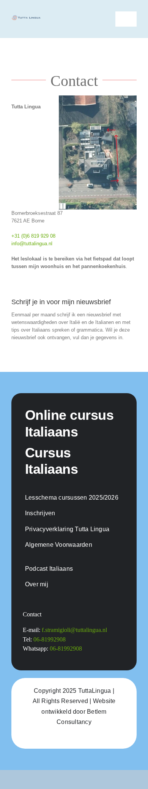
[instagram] (67, 737)
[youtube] (81, 737)
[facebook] (53, 737)
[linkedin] (94, 737)
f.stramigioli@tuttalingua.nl (74, 630)
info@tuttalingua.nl (31, 243)
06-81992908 (49, 639)
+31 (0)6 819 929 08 (33, 236)
